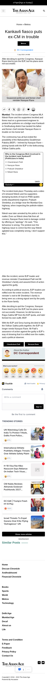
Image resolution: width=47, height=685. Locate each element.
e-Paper (16, 3)
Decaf (5, 621)
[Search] (44, 11)
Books (5, 587)
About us (6, 625)
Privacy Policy (9, 652)
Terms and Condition (12, 640)
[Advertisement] (23, 255)
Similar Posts (11, 542)
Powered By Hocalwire (10, 679)
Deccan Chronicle (11, 569)
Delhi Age (6, 613)
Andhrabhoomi (9, 573)
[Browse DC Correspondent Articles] (7, 353)
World (5, 595)
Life (4, 629)
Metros (23, 43)
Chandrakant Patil (13, 344)
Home (5, 565)
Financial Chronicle (11, 577)
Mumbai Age (8, 617)
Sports (5, 591)
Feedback (7, 648)
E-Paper (6, 644)
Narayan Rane (33, 344)
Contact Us (7, 656)
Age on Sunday (26, 3)
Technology (8, 603)
